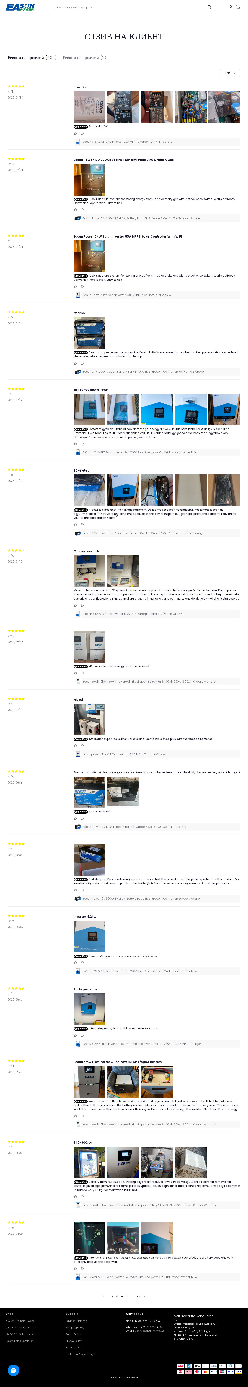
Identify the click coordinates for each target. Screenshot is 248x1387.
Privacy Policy (74, 1340)
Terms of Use (73, 1347)
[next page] (132, 1296)
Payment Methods (76, 1321)
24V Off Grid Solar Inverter (20, 1327)
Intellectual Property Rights (81, 1354)
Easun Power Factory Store (127, 1377)
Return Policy (73, 1334)
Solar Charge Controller (19, 1340)
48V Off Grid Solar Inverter (20, 1321)
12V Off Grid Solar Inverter (20, 1334)
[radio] (9, 86)
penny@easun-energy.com (151, 1330)
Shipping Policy (75, 1327)
